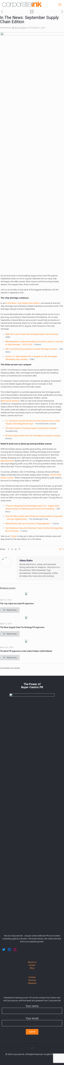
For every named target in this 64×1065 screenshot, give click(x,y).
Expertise (32, 983)
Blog (32, 968)
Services (32, 980)
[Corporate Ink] (22, 4)
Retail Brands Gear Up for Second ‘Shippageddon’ (27, 523)
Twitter (13, 536)
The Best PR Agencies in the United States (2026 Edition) (26, 651)
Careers (32, 965)
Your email (32, 1018)
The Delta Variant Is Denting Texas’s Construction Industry (30, 428)
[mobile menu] (59, 4)
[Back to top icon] (32, 1048)
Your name (32, 1006)
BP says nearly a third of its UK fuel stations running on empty (32, 435)
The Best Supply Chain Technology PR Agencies (22, 627)
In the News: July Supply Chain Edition (23, 303)
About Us (32, 962)
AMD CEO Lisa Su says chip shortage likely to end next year (31, 334)
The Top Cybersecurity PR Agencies (17, 603)
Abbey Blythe (20, 28)
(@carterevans (7, 461)
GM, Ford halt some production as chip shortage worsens (31, 349)
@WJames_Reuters (10, 401)
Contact (32, 977)
